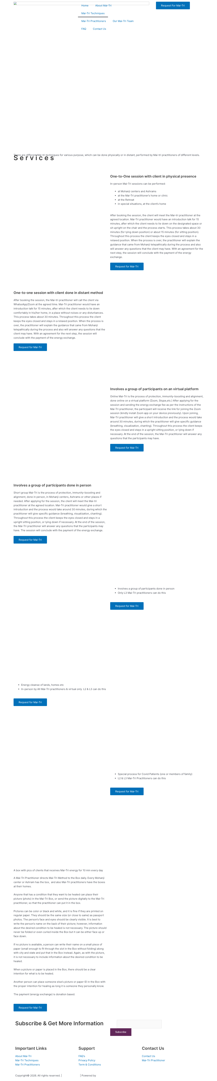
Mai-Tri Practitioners (93, 21)
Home (84, 5)
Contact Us (99, 28)
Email (113, 1024)
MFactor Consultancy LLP (112, 1075)
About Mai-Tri (103, 5)
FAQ (83, 28)
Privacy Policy (71, 1075)
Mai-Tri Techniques (93, 13)
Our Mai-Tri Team (123, 21)
